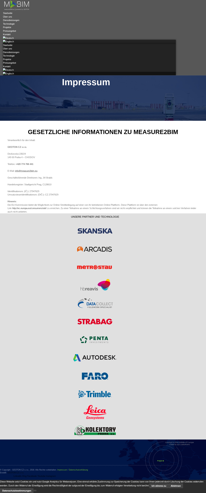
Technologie (9, 55)
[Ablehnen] (34, 490)
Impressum (62, 470)
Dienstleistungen (11, 52)
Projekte (7, 59)
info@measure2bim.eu (26, 171)
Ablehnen (176, 485)
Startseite (7, 45)
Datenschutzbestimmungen (16, 490)
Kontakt (7, 66)
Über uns (7, 48)
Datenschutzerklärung (78, 470)
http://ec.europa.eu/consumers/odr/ (29, 208)
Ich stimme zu (159, 485)
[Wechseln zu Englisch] (8, 41)
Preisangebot (9, 63)
